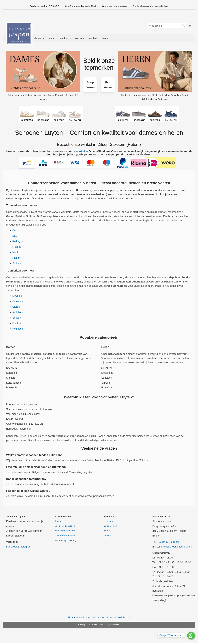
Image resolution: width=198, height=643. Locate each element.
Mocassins (107, 372)
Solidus (16, 263)
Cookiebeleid (122, 617)
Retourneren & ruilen (65, 535)
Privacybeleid (76, 617)
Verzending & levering (65, 540)
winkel (80, 151)
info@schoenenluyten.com (176, 546)
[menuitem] (38, 38)
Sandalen (11, 372)
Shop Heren (108, 85)
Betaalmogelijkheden (65, 530)
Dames (107, 535)
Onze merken (110, 526)
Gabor (15, 230)
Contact (58, 521)
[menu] (99, 38)
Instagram (25, 546)
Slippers (10, 377)
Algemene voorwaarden (99, 617)
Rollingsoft (18, 241)
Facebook (11, 546)
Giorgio (16, 306)
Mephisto (17, 252)
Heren (107, 530)
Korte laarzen (13, 382)
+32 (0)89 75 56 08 (168, 541)
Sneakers (11, 368)
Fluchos (16, 246)
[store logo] (19, 33)
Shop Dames (90, 85)
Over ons (108, 521)
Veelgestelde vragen (65, 526)
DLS (14, 236)
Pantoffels (11, 387)
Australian (18, 301)
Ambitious (17, 312)
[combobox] (167, 25)
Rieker (16, 257)
